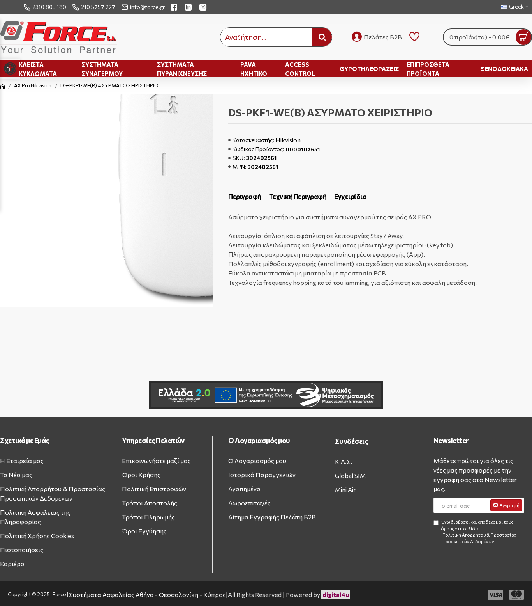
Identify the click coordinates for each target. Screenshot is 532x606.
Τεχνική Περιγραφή (298, 196)
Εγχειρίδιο (350, 196)
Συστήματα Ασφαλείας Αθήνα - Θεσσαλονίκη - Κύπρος (147, 594)
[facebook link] (175, 7)
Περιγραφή (244, 196)
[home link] (2, 87)
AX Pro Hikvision (32, 85)
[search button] (322, 37)
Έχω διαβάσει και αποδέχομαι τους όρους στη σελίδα (478, 531)
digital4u (335, 594)
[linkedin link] (189, 7)
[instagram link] (203, 7)
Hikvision (288, 140)
